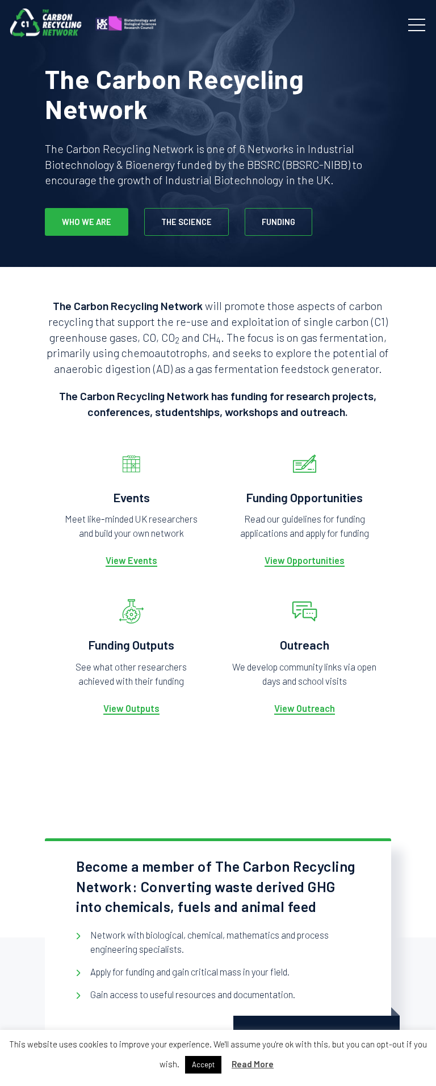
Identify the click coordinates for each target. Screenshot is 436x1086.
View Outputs (131, 708)
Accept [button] (203, 1064)
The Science (186, 222)
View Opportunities (305, 560)
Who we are (86, 222)
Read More (253, 1064)
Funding (278, 222)
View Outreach (304, 708)
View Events (131, 560)
